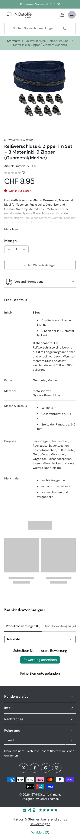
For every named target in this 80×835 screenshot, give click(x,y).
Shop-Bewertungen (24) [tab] (60, 626)
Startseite (13, 41)
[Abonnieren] (70, 740)
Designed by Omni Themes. (40, 799)
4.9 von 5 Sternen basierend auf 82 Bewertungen (40, 821)
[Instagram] (56, 768)
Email (10, 740)
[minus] (8, 249)
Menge (10, 240)
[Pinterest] (45, 768)
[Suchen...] (65, 28)
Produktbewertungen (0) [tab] (23, 626)
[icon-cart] (62, 14)
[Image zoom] (40, 90)
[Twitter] (23, 768)
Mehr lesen (11, 229)
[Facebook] (34, 768)
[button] (40, 265)
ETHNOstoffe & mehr (45, 794)
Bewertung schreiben (40, 660)
